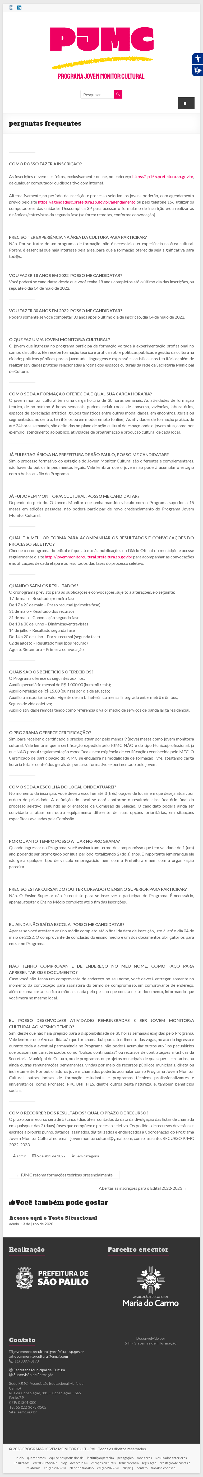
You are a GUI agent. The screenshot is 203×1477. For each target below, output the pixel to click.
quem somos (36, 1458)
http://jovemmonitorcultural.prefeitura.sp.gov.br (88, 556)
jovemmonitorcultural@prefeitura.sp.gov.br (48, 1351)
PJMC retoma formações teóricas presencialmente (64, 1174)
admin (21, 1156)
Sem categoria (87, 1156)
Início (20, 1458)
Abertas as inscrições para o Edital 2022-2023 (143, 1188)
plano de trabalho (82, 1468)
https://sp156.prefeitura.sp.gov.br (162, 176)
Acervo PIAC (79, 1463)
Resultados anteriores (171, 1458)
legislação (149, 1463)
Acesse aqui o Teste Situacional (53, 1218)
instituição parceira (100, 1458)
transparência (129, 1463)
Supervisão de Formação (33, 1374)
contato (142, 1468)
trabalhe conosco (163, 1468)
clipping (128, 1468)
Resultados (22, 1463)
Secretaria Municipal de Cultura (39, 1370)
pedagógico (125, 1458)
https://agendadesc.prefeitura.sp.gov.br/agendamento (87, 201)
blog (64, 1463)
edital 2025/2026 (45, 1463)
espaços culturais (103, 1463)
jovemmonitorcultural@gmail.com (40, 1356)
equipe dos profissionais (66, 1458)
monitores (144, 1458)
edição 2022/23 (55, 1468)
